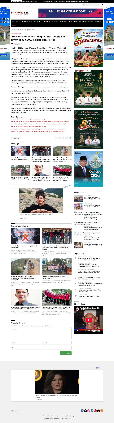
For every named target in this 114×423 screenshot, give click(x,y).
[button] (99, 4)
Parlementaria (73, 21)
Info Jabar (15, 21)
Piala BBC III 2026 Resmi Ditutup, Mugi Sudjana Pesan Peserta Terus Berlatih (92, 198)
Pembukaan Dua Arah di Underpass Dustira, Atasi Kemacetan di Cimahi (43, 1)
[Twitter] (85, 410)
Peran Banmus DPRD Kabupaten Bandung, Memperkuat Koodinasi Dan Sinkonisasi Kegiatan (92, 218)
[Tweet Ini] (59, 138)
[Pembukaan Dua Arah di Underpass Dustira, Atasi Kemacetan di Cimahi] (88, 234)
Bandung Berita (18, 43)
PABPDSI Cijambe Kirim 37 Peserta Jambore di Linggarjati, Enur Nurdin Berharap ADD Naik (37, 131)
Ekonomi (54, 21)
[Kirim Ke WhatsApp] (70, 138)
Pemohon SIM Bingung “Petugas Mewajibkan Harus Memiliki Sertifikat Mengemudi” (89, 265)
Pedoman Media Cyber (53, 416)
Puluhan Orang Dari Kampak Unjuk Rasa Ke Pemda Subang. (28, 126)
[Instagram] (88, 410)
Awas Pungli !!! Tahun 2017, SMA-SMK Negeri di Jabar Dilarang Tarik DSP (89, 271)
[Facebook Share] (56, 138)
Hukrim (14, 25)
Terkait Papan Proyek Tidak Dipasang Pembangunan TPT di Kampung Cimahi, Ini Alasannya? (38, 124)
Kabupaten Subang (16, 33)
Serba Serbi (63, 21)
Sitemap (71, 416)
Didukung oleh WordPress (51, 418)
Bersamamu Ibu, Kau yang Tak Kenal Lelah (89, 297)
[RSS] (101, 410)
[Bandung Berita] (22, 13)
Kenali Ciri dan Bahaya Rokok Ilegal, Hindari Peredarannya (28, 119)
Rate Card (65, 416)
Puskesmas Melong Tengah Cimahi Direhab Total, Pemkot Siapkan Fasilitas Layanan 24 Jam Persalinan (93, 206)
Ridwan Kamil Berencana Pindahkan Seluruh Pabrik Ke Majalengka (89, 259)
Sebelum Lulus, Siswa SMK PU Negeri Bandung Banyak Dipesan (89, 278)
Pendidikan (47, 21)
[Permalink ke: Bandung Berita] (12, 43)
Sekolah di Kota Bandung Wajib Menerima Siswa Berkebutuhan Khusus (90, 284)
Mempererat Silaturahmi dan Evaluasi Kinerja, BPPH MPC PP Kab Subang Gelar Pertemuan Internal (40, 121)
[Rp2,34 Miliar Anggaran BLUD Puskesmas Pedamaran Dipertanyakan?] (88, 224)
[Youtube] (95, 410)
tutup (8, 7)
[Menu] (12, 4)
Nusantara (37, 21)
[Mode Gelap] (102, 4)
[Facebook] (82, 410)
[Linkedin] (92, 410)
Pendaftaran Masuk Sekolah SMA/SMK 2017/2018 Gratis (89, 290)
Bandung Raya (26, 21)
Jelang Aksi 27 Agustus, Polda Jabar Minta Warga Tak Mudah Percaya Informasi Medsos (93, 245)
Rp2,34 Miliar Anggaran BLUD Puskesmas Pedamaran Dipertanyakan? (93, 228)
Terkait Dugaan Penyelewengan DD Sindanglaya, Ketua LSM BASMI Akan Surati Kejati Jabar (38, 129)
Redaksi (42, 416)
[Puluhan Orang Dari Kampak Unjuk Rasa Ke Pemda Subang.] (20, 170)
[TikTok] (98, 411)
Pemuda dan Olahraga (86, 21)
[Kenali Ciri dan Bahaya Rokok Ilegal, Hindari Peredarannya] (20, 151)
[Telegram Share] (66, 138)
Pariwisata (98, 21)
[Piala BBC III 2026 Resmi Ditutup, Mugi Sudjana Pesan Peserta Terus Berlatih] (78, 198)
